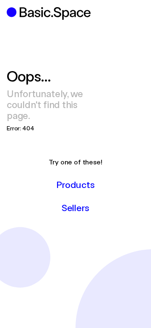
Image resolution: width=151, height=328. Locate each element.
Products (75, 184)
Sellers (75, 207)
